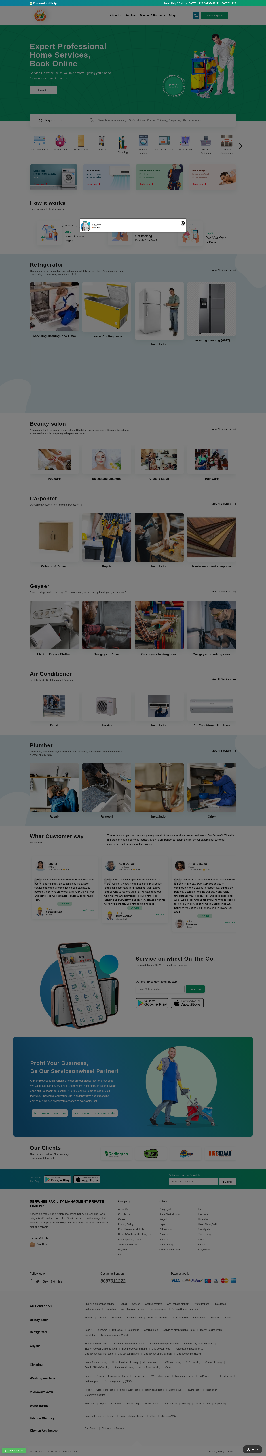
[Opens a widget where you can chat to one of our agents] (252, 1449)
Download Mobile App (45, 3)
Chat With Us (15, 1450)
